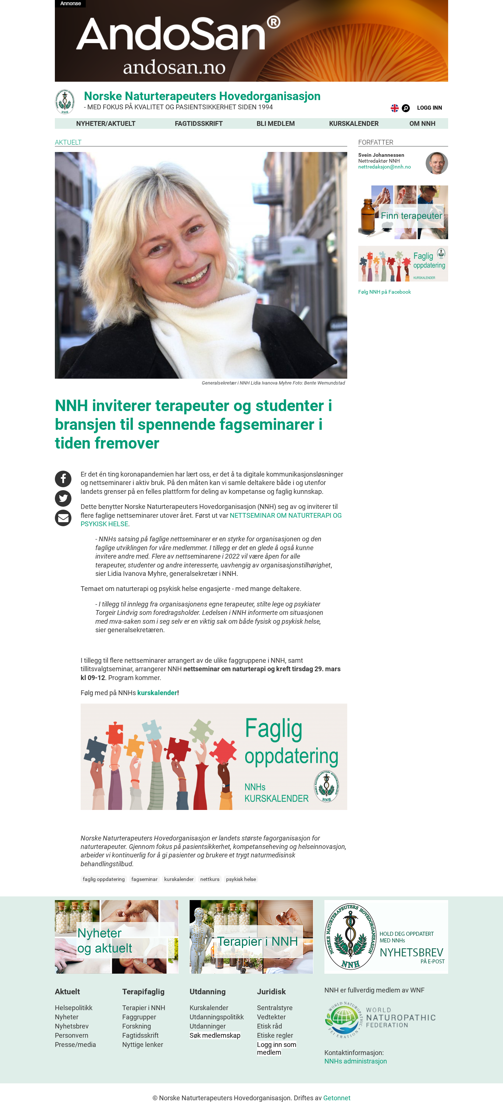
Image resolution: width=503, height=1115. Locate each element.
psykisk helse (241, 879)
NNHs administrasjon (355, 1061)
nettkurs (209, 879)
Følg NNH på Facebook (384, 292)
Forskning (136, 1026)
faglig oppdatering (104, 879)
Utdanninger (208, 1026)
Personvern (71, 1035)
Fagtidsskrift (199, 123)
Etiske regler (275, 1035)
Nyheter (66, 1017)
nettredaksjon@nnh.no (384, 167)
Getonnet (337, 1098)
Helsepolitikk (73, 1008)
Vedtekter (271, 1017)
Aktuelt (68, 142)
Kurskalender (354, 123)
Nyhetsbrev (72, 1026)
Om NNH (422, 123)
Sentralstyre (275, 1008)
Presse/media (75, 1044)
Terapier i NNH (143, 1008)
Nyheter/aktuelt (106, 123)
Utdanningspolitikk (217, 1017)
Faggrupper (139, 1017)
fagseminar (144, 879)
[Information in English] (395, 110)
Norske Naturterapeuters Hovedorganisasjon (202, 100)
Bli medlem (276, 123)
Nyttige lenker (142, 1044)
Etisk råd (269, 1026)
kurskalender (157, 693)
